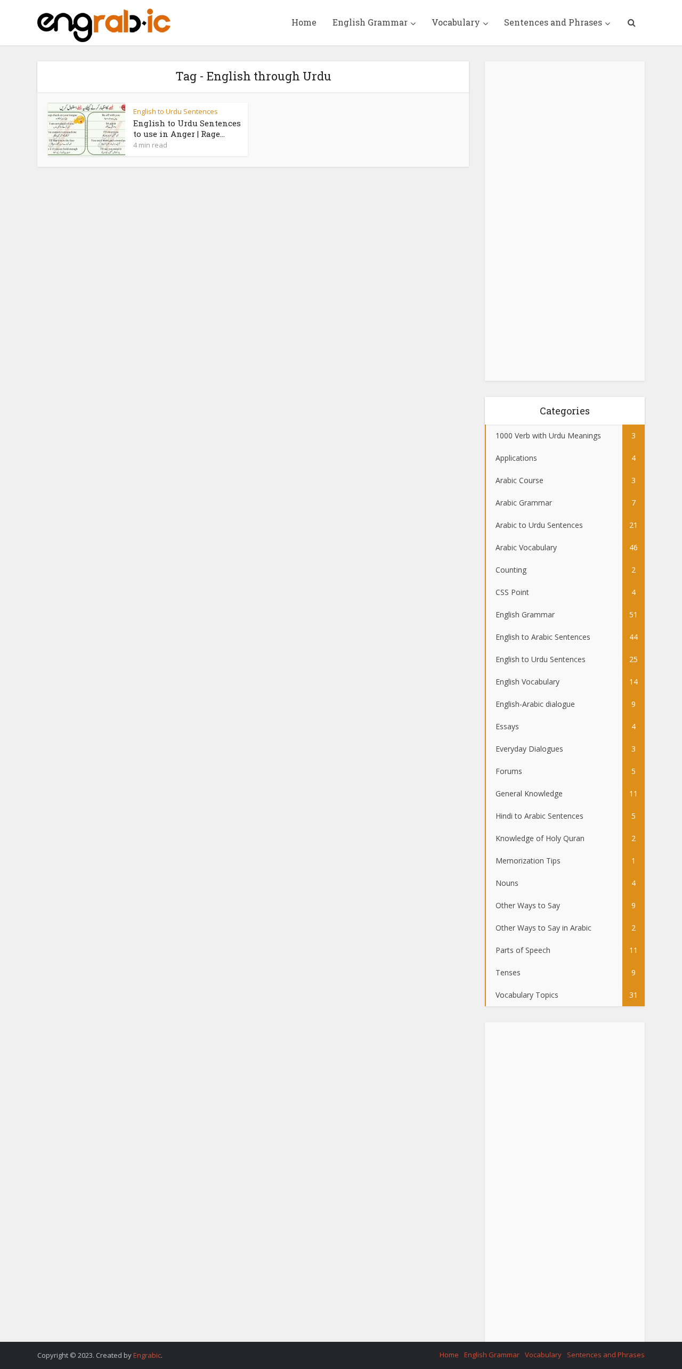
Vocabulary (456, 22)
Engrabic (147, 1355)
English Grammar (370, 22)
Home (303, 22)
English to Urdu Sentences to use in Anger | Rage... (187, 128)
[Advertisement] (565, 221)
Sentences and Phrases (553, 22)
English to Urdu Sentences (175, 111)
